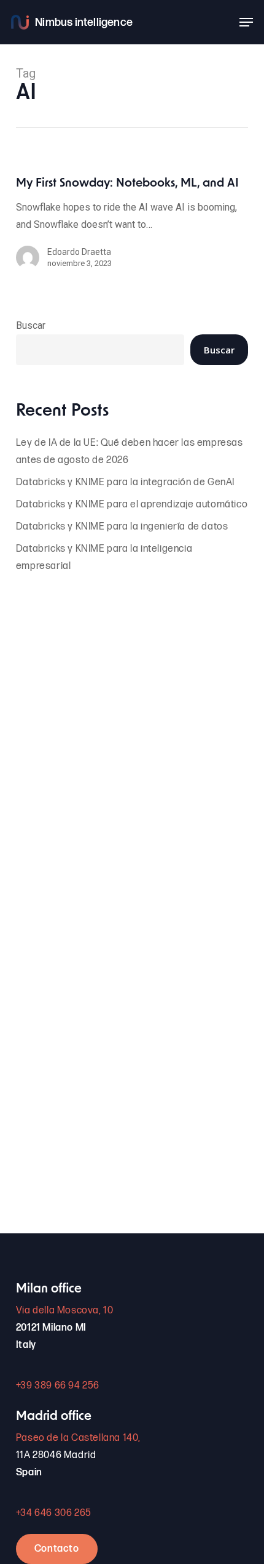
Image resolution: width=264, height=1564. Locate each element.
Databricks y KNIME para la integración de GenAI (125, 482)
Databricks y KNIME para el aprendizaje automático (131, 504)
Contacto (56, 1549)
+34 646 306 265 (53, 1513)
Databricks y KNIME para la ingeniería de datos (122, 527)
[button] (246, 22)
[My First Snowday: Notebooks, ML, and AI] (132, 229)
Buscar (30, 325)
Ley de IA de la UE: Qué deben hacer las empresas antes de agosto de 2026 (129, 451)
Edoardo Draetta (79, 252)
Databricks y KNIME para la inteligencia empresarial (104, 557)
